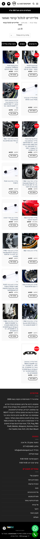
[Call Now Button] (35, 534)
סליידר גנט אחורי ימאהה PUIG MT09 (11, 219)
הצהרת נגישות (33, 484)
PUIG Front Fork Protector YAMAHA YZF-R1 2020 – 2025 (30, 68)
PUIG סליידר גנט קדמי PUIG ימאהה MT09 (30, 99)
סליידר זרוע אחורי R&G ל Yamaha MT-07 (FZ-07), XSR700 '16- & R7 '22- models (10, 253)
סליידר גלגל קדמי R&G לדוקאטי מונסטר (30, 219)
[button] (37, 3)
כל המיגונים (33, 44)
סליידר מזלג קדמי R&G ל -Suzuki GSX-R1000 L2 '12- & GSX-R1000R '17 (30, 323)
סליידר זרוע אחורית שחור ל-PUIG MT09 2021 (29, 286)
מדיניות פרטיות (33, 492)
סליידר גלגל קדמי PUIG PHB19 (11, 182)
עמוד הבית (33, 22)
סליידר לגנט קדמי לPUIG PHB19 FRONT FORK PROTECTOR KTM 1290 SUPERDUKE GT (10, 287)
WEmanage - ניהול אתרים (19, 536)
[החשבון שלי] (3, 4)
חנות (36, 488)
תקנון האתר (34, 513)
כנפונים (22, 44)
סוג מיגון (24, 22)
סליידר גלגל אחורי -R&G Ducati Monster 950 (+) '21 (10, 141)
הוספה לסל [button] (33, 75)
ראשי (36, 509)
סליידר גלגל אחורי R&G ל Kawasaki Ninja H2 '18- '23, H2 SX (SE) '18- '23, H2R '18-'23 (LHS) (29, 184)
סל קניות (35, 504)
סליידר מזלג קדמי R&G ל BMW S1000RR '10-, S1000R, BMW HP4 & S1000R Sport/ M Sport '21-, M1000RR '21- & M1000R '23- (10, 326)
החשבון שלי (34, 475)
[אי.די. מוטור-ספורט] (21, 3)
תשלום (35, 517)
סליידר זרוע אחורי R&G (30, 251)
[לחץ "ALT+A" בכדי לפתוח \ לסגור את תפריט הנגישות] (4, 528)
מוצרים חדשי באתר (31, 500)
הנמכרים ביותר (33, 480)
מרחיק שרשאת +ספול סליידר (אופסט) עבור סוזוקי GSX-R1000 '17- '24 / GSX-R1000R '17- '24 (11, 104)
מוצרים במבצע (33, 496)
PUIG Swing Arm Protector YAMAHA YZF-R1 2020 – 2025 (11, 68)
